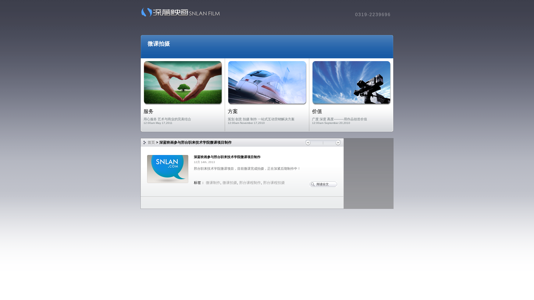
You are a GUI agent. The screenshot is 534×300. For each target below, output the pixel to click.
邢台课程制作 (250, 183)
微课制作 (213, 183)
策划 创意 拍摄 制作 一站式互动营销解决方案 (261, 119)
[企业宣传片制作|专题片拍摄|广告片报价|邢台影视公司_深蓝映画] (179, 16)
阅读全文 (323, 184)
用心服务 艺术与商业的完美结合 (167, 119)
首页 (151, 142)
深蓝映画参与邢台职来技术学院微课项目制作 (227, 157)
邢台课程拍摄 (274, 183)
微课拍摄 (159, 44)
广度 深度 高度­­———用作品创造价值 (339, 119)
